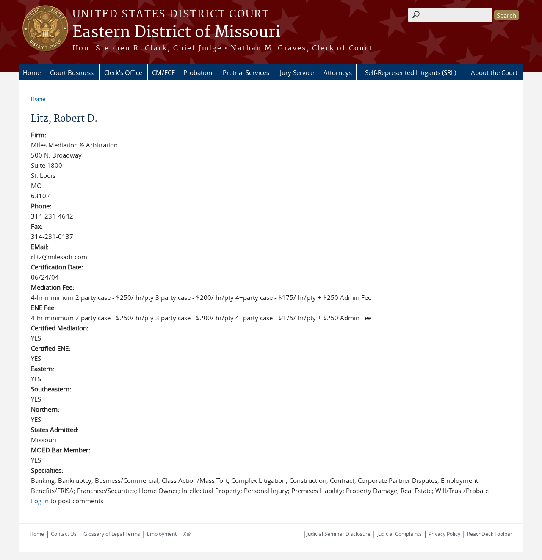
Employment (162, 533)
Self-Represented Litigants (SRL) (410, 72)
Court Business (72, 72)
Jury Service (297, 72)
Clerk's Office (123, 72)
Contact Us (64, 533)
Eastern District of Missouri (176, 32)
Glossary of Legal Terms (111, 533)
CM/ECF (163, 72)
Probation (197, 72)
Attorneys (338, 72)
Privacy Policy (444, 533)
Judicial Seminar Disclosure (339, 533)
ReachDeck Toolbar (489, 533)
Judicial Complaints (399, 533)
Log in (40, 500)
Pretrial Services (246, 72)
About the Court (494, 72)
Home (32, 72)
